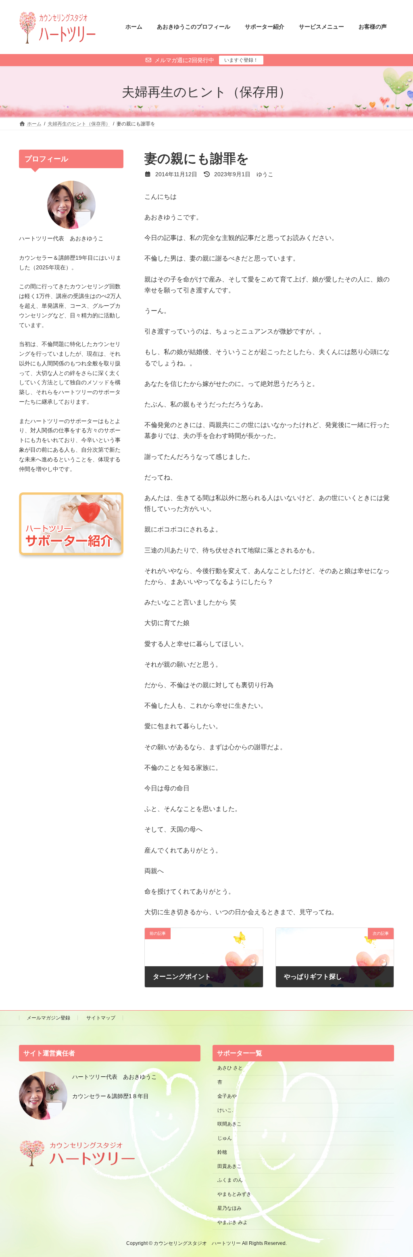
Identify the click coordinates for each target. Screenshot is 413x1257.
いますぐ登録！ (241, 60)
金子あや (227, 1096)
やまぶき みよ (232, 1222)
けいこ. (225, 1110)
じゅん (224, 1138)
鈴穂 (222, 1152)
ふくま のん (230, 1180)
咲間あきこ (229, 1124)
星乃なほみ (229, 1208)
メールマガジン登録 (48, 1018)
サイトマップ (100, 1018)
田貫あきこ (229, 1166)
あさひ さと (232, 1068)
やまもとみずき (234, 1194)
